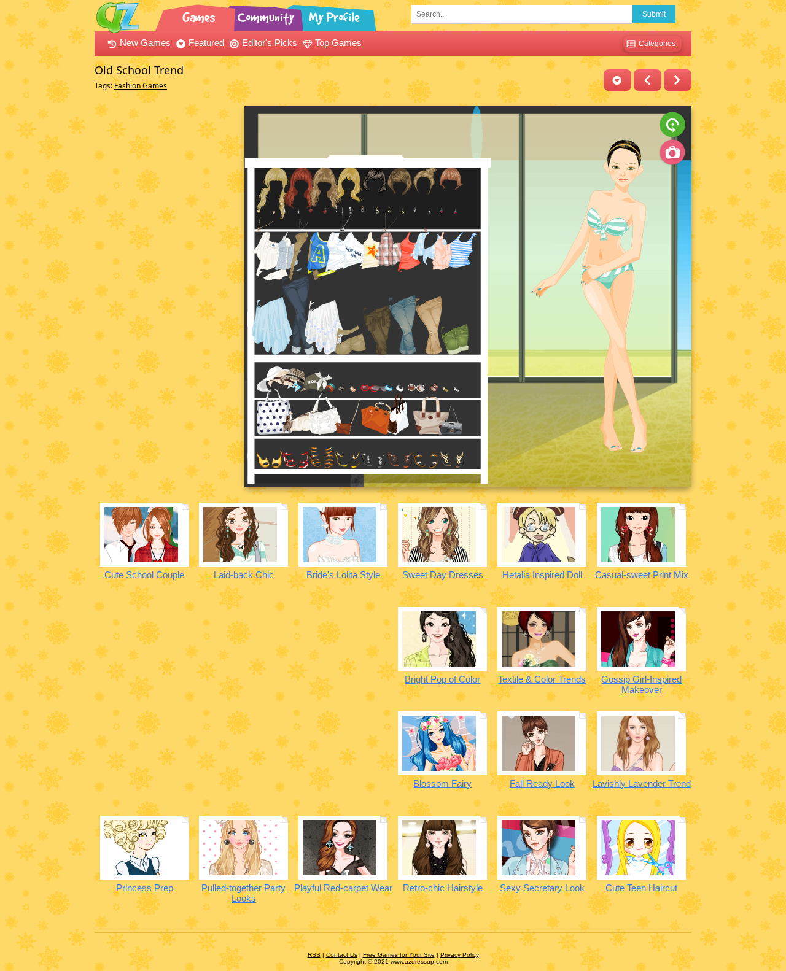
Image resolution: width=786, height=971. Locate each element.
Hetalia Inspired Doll (542, 575)
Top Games (338, 42)
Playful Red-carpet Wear (343, 888)
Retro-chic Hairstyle (443, 888)
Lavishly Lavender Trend (642, 783)
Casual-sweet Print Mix (641, 575)
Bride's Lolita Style (343, 575)
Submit (654, 14)
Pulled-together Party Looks (243, 893)
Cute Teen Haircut (641, 888)
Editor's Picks (269, 42)
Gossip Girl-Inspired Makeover (641, 684)
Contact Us (341, 954)
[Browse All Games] (200, 15)
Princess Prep (144, 888)
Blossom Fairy (442, 783)
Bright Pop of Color (442, 679)
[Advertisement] (166, 290)
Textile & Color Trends (542, 679)
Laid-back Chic (244, 575)
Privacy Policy (459, 954)
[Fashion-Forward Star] (677, 80)
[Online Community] (268, 15)
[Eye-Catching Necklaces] (647, 80)
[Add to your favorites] (617, 80)
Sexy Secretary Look (542, 888)
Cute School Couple (144, 575)
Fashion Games (140, 85)
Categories (657, 43)
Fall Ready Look (542, 783)
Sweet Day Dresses (442, 575)
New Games (145, 42)
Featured (206, 42)
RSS (314, 954)
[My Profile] (335, 15)
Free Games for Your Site (399, 954)
